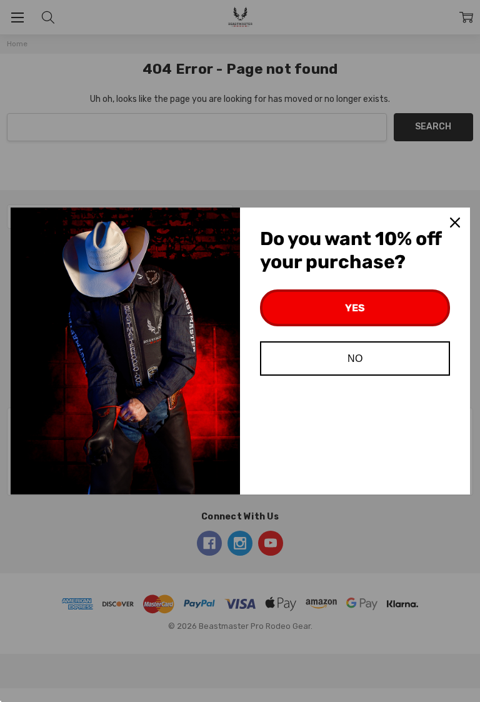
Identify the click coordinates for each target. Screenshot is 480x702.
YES (355, 308)
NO (355, 358)
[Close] (455, 223)
